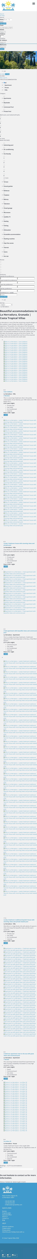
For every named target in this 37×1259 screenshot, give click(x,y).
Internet (6, 247)
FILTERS (2, 16)
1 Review (6, 1059)
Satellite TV (7, 217)
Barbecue (6, 190)
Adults (2, 29)
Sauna (5, 252)
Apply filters (3, 297)
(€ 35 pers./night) (9, 555)
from (5, 413)
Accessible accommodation (12, 234)
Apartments (7, 98)
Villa (6, 90)
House (7, 87)
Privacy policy (6, 1230)
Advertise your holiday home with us (13, 1232)
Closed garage (8, 208)
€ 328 (8, 1160)
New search (3, 78)
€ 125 (8, 1076)
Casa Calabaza (8, 392)
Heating (6, 221)
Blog (3, 1220)
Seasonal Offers (7, 1215)
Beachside (7, 102)
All (5, 83)
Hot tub (6, 256)
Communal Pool (9, 107)
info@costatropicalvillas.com (13, 1205)
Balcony (6, 199)
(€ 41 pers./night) (9, 1151)
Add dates (3, 23)
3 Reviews (7, 396)
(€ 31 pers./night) (9, 1067)
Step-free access (9, 243)
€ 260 (8, 941)
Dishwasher (7, 230)
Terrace (6, 182)
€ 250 (8, 413)
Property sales (6, 1213)
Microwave (7, 212)
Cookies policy (6, 1228)
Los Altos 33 (7, 1141)
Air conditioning (9, 149)
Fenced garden (8, 186)
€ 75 (8, 652)
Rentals (4, 1211)
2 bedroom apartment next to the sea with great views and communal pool (19, 1054)
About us (5, 1216)
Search (2, 14)
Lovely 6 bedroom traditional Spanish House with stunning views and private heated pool (19, 920)
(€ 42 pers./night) (9, 403)
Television (7, 204)
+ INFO (6, 415)
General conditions (8, 1226)
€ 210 (8, 564)
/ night (13, 413)
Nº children (3, 40)
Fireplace (6, 195)
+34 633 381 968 (10, 1201)
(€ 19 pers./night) (9, 642)
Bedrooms (3, 45)
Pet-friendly (7, 154)
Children (2, 34)
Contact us (5, 1218)
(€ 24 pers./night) (9, 931)
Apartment (8, 85)
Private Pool (7, 111)
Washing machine (9, 239)
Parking (6, 225)
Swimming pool (8, 145)
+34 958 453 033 (10, 1203)
